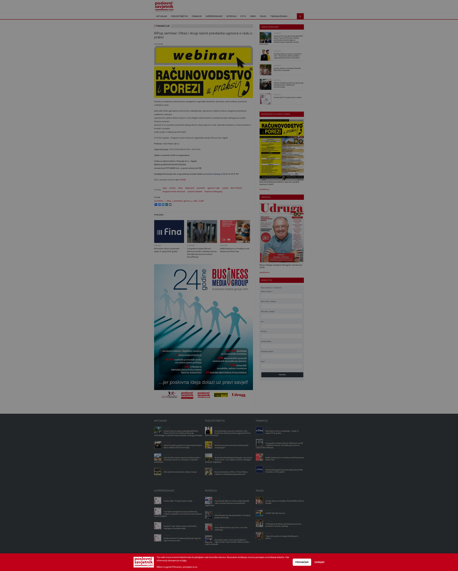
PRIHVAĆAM (302, 562)
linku (184, 560)
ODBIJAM (319, 562)
